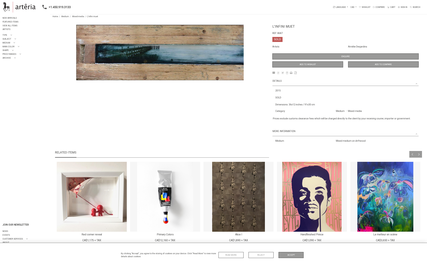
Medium (65, 16)
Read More (231, 255)
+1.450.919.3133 (60, 7)
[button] (8, 35)
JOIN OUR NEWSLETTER (16, 224)
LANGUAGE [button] (340, 7)
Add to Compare (383, 64)
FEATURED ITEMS (10, 22)
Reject (261, 255)
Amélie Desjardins (357, 46)
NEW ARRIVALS (10, 18)
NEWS (5, 231)
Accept (291, 255)
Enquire (345, 56)
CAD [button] (352, 7)
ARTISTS (6, 29)
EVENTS (6, 235)
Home (55, 16)
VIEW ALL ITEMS (10, 25)
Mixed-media (78, 16)
